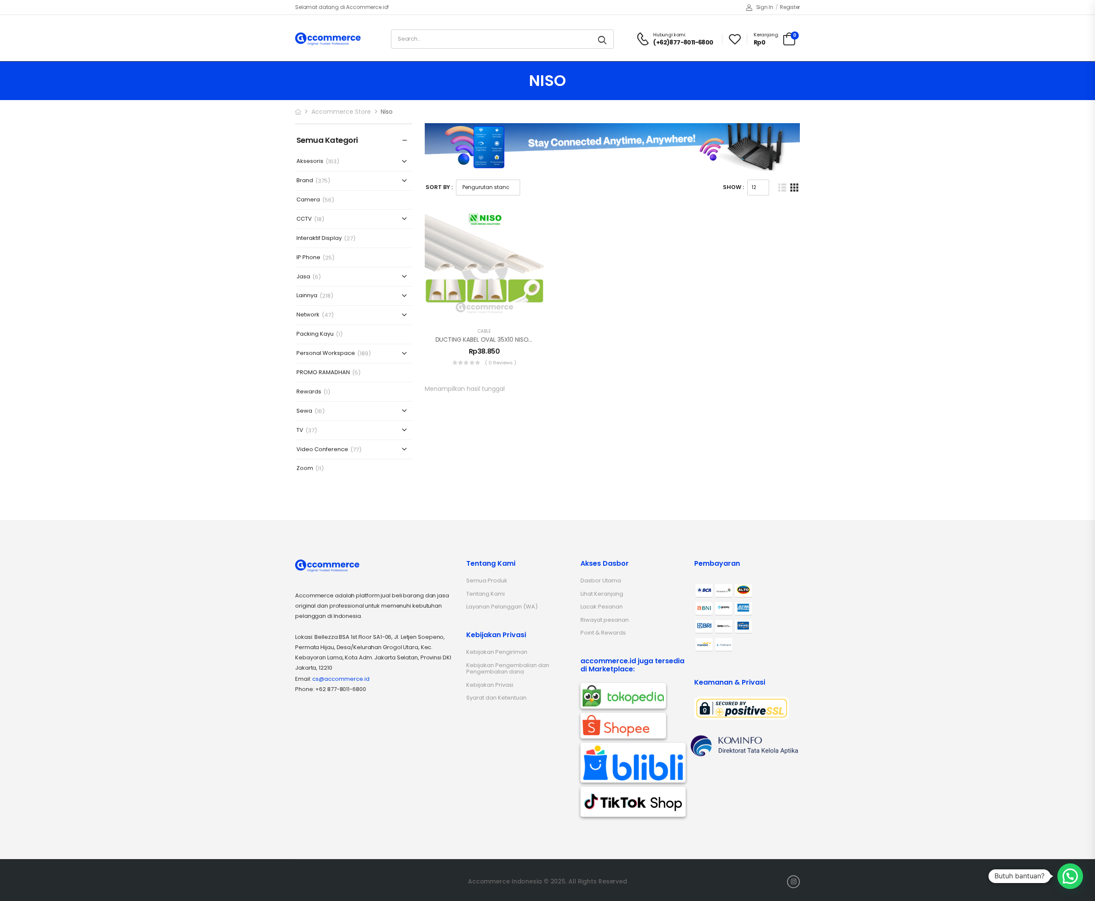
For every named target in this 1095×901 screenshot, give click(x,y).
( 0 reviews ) (500, 362)
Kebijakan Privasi (489, 685)
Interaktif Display (319, 238)
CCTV (304, 219)
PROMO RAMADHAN (323, 372)
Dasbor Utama (600, 580)
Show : (733, 187)
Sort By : (439, 187)
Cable (484, 331)
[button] (1070, 876)
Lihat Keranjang (601, 594)
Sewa (304, 411)
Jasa (303, 277)
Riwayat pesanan (604, 620)
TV (299, 430)
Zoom (304, 468)
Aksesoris (309, 161)
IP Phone (308, 257)
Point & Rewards (603, 633)
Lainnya (306, 295)
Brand (304, 180)
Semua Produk (486, 580)
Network (308, 315)
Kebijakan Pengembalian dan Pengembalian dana (507, 668)
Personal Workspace (325, 353)
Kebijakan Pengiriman (496, 652)
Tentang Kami (485, 594)
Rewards (308, 392)
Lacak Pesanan (601, 607)
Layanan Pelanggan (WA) (502, 607)
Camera (308, 200)
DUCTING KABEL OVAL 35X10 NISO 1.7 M (489, 339)
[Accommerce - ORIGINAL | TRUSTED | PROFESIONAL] (328, 39)
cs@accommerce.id (341, 679)
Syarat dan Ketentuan (496, 698)
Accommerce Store (341, 111)
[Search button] (603, 39)
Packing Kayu (315, 334)
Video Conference (322, 449)
